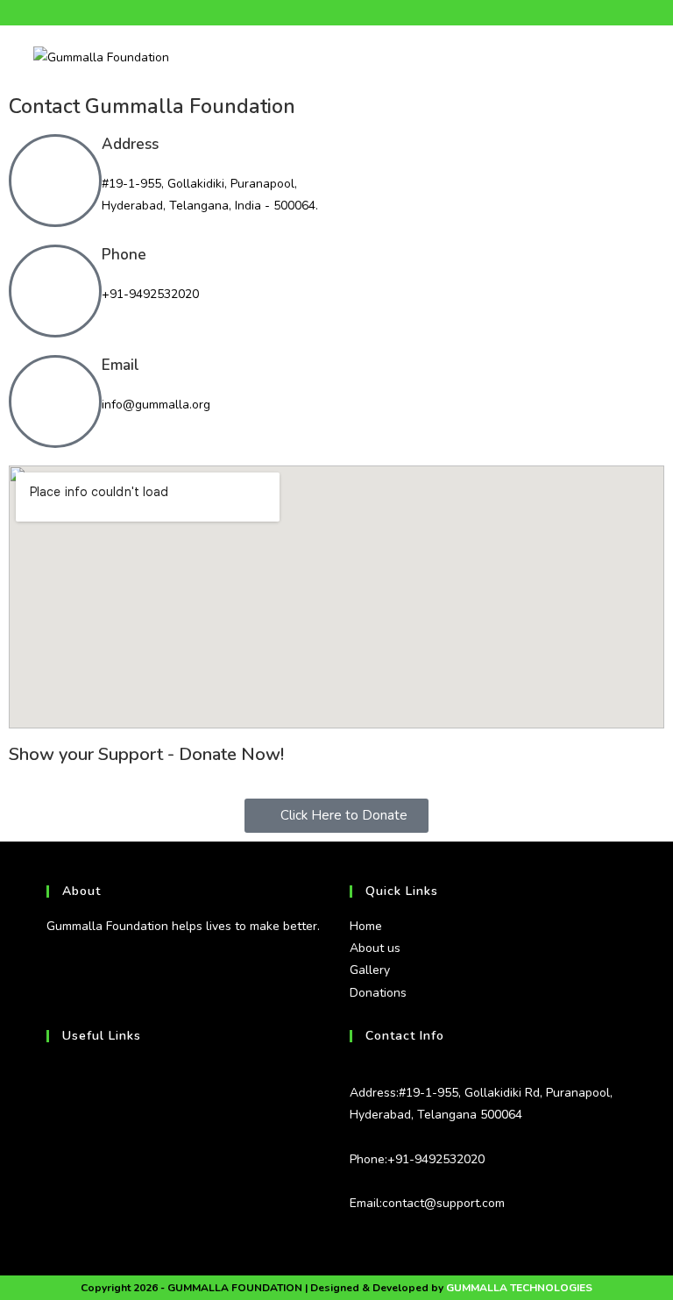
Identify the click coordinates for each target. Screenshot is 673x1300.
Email (120, 365)
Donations (378, 992)
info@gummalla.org (156, 404)
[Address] (55, 180)
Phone (124, 255)
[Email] (55, 401)
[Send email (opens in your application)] (372, 13)
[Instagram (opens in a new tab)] (332, 13)
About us (375, 948)
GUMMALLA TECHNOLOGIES (519, 1288)
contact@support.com (443, 1203)
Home (366, 926)
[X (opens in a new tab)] (294, 13)
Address (130, 144)
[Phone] (55, 291)
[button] (336, 816)
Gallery (370, 970)
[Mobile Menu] (634, 56)
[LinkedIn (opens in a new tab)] (352, 13)
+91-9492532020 (150, 294)
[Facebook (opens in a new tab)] (311, 13)
